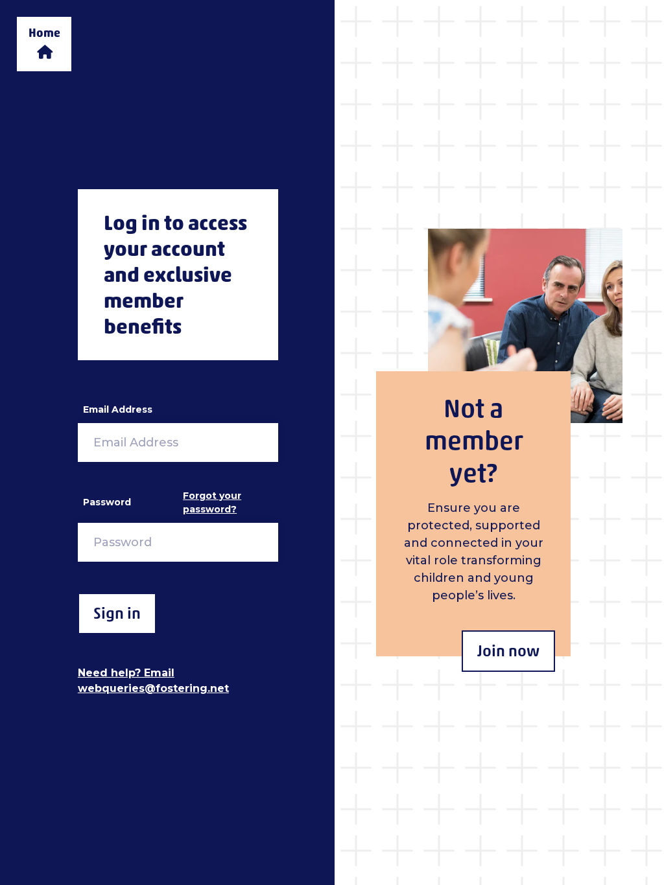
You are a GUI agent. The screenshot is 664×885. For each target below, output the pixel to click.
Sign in (117, 613)
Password (107, 502)
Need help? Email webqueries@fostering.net (153, 681)
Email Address (117, 409)
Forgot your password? (212, 502)
